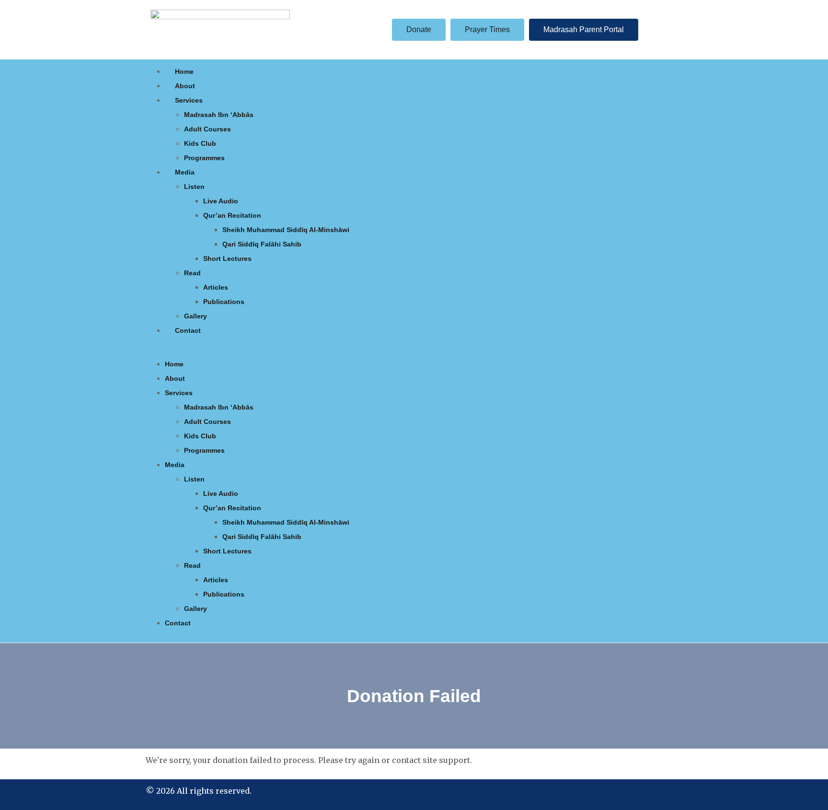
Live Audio (220, 201)
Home (184, 71)
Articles (215, 287)
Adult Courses (207, 129)
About (185, 86)
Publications (223, 301)
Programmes (204, 158)
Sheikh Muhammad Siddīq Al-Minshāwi (285, 230)
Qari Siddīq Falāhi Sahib (261, 244)
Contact (188, 330)
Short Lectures (227, 258)
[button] (414, 351)
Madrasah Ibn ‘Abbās (218, 114)
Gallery (195, 316)
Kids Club (200, 143)
